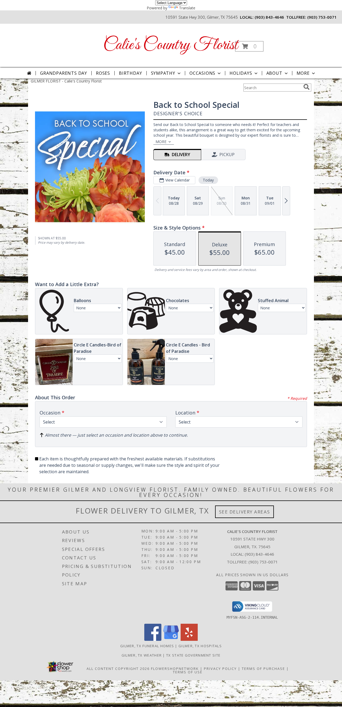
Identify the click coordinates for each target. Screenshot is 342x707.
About (274, 73)
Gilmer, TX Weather (142, 655)
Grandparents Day (63, 73)
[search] (306, 87)
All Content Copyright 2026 (118, 668)
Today (208, 180)
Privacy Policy (220, 668)
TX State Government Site (193, 655)
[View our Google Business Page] (171, 639)
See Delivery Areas (244, 512)
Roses (103, 73)
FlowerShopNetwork (175, 668)
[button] (249, 46)
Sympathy (163, 73)
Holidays (241, 73)
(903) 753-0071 (322, 17)
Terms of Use (188, 672)
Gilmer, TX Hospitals (200, 645)
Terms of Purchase (263, 668)
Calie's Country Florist (170, 45)
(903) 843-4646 (269, 17)
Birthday (130, 73)
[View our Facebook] (152, 639)
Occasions (202, 73)
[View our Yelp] (189, 639)
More (303, 73)
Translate (187, 7)
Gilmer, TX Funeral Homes (147, 645)
